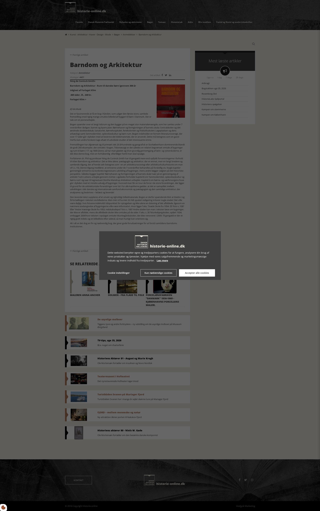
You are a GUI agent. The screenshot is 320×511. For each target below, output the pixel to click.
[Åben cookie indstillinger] (3, 507)
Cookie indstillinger (119, 272)
